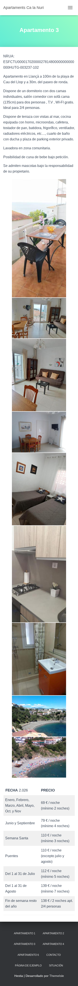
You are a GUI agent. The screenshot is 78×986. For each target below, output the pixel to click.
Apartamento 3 (24, 944)
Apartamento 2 (53, 933)
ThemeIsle (56, 976)
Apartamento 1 (24, 933)
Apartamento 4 (53, 944)
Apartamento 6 (28, 954)
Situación (56, 965)
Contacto (53, 954)
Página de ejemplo (28, 965)
